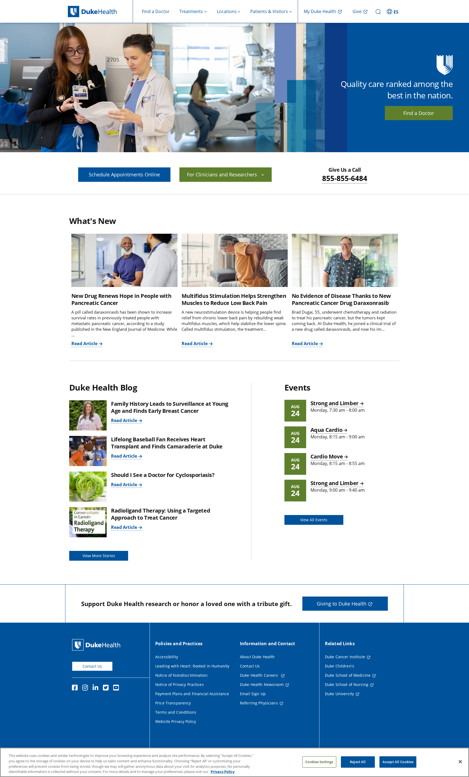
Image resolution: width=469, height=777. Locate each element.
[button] (393, 11)
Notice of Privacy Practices (179, 684)
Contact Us (92, 666)
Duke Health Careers (259, 675)
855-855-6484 (344, 178)
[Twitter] (107, 688)
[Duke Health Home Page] (97, 645)
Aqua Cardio (326, 429)
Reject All (358, 761)
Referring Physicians (259, 703)
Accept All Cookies (397, 761)
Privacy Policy (222, 771)
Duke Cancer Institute (345, 656)
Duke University (339, 693)
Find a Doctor (156, 11)
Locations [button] (227, 11)
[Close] (460, 761)
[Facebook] (76, 688)
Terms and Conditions (175, 712)
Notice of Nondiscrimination (181, 675)
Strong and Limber (334, 403)
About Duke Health (257, 656)
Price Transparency (173, 703)
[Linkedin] (97, 688)
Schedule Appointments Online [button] (124, 174)
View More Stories (99, 555)
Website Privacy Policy (175, 721)
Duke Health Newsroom (262, 684)
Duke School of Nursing (346, 684)
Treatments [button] (191, 11)
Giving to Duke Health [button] (341, 603)
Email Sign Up (253, 693)
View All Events (313, 519)
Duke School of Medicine (347, 675)
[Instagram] (86, 688)
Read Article (84, 344)
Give (357, 11)
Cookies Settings (319, 761)
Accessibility (166, 656)
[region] (234, 762)
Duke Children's (339, 666)
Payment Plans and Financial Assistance (192, 693)
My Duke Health (320, 11)
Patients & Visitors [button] (269, 11)
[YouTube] (117, 688)
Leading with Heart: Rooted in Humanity (192, 666)
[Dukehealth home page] (100, 11)
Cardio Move (326, 456)
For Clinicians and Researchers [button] (222, 174)
